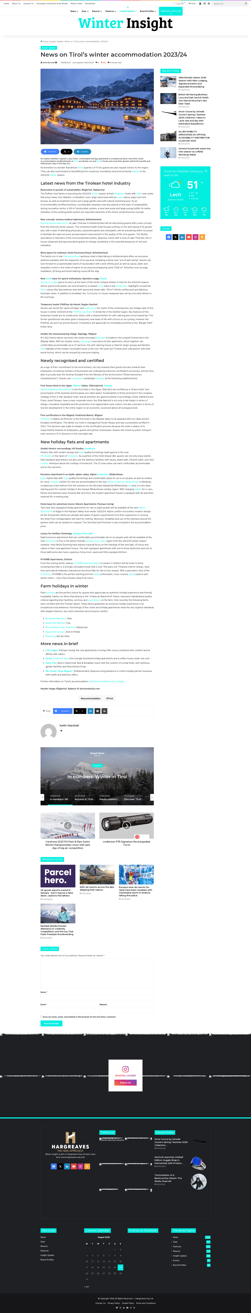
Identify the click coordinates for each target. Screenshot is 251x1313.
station (138, 489)
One (43, 348)
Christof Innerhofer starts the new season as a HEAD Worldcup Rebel (194, 151)
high (81, 452)
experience (90, 308)
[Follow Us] (125, 1070)
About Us (16, 3)
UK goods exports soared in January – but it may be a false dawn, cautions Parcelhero (57, 893)
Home (6, 3)
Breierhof (50, 636)
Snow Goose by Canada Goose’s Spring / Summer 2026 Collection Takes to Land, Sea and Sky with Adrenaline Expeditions (192, 117)
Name (44, 992)
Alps (125, 286)
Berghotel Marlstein (56, 618)
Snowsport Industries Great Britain (52, 3)
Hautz (49, 658)
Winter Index (76, 3)
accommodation (91, 698)
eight (139, 193)
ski (129, 485)
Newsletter (90, 3)
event (120, 197)
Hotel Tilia (51, 663)
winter (53, 175)
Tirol (76, 161)
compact (54, 481)
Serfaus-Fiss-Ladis (83, 533)
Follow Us (125, 1082)
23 (120, 1267)
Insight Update (127, 11)
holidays (100, 378)
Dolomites (46, 574)
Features (109, 11)
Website (103, 1004)
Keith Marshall (49, 62)
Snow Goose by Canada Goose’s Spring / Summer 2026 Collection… (171, 1142)
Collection (102, 474)
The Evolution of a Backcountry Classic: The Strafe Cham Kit (168, 1178)
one (82, 341)
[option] (97, 776)
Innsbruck (90, 448)
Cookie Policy (128, 1303)
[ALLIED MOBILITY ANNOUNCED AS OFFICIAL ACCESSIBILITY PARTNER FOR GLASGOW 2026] (168, 135)
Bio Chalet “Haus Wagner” (59, 671)
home (49, 278)
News (73, 11)
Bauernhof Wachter (55, 623)
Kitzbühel (58, 658)
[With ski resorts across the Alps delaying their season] (97, 874)
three (80, 167)
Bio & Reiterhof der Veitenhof (61, 627)
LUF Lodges (52, 650)
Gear (84, 11)
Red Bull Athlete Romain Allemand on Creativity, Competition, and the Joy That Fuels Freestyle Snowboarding (57, 930)
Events (176, 1260)
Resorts (96, 11)
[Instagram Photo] (21, 1055)
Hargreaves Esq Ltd (144, 1298)
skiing (97, 574)
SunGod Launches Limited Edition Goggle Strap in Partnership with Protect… (169, 1160)
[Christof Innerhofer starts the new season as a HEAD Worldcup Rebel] (168, 152)
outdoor (45, 463)
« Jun (86, 1286)
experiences (94, 600)
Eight (43, 478)
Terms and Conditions (146, 1303)
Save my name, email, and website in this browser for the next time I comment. (79, 1017)
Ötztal (103, 278)
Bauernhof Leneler (55, 631)
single (88, 341)
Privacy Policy (114, 1303)
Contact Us (28, 3)
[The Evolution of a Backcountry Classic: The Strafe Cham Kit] (199, 1182)
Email (44, 1004)
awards (135, 171)
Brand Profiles (147, 11)
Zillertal (77, 385)
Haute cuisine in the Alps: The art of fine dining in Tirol (97, 776)
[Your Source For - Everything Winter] (125, 24)
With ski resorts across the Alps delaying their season (97, 888)
